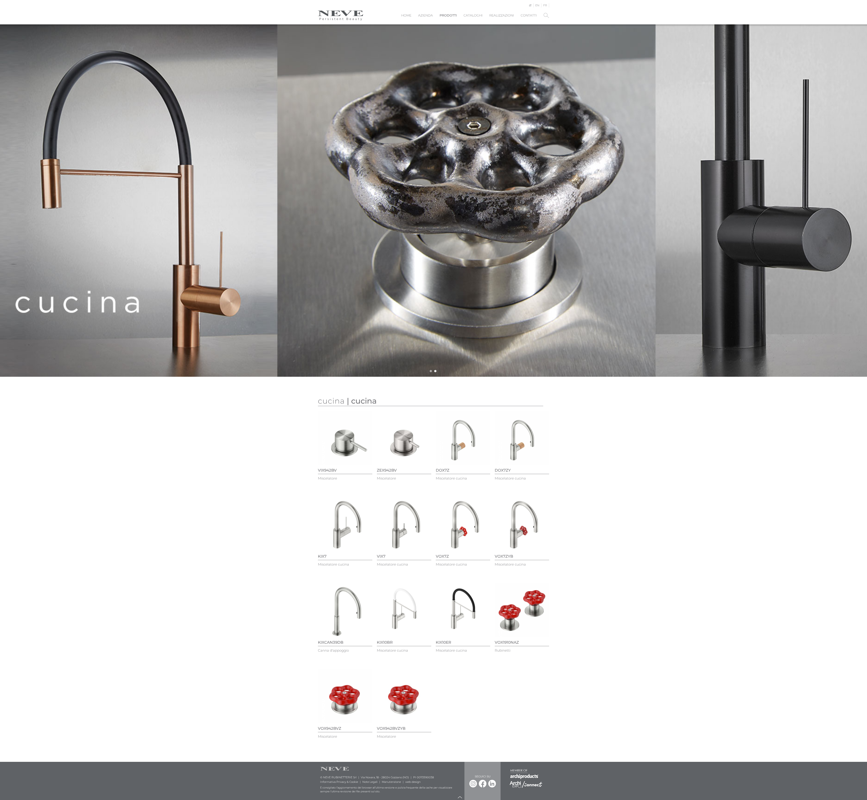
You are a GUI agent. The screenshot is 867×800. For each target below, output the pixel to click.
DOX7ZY (503, 470)
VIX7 (381, 556)
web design (413, 782)
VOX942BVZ (329, 728)
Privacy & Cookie (347, 782)
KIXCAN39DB (330, 642)
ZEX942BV (387, 470)
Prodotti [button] (448, 15)
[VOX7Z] (463, 524)
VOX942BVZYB (391, 728)
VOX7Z (442, 556)
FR (545, 5)
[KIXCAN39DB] (345, 610)
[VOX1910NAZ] (522, 610)
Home (406, 15)
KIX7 (322, 556)
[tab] (431, 371)
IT (530, 5)
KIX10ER (443, 642)
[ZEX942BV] (404, 437)
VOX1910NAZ (507, 642)
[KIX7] (345, 524)
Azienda (425, 15)
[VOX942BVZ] (345, 696)
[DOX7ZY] (522, 437)
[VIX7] (404, 524)
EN (537, 5)
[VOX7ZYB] (522, 524)
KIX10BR (385, 642)
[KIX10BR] (404, 610)
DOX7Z (442, 470)
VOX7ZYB (504, 556)
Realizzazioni (501, 15)
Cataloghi (473, 15)
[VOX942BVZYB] (404, 696)
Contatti (529, 15)
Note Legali (370, 782)
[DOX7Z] (463, 437)
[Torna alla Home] (340, 15)
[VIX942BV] (345, 437)
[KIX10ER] (463, 610)
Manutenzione (391, 782)
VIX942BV (327, 470)
